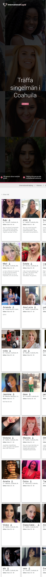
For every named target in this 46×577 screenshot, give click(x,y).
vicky (5, 351)
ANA (25, 220)
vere (25, 568)
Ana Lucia (28, 307)
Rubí (5, 220)
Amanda (7, 307)
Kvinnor (39, 185)
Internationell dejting (26, 185)
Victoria (7, 438)
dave (25, 394)
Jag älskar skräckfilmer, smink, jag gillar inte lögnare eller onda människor (11, 446)
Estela (26, 263)
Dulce (26, 481)
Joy (25, 351)
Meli (5, 263)
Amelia (6, 481)
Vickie (6, 525)
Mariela (26, 438)
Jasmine (7, 394)
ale (4, 568)
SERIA (4, 314)
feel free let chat (7, 401)
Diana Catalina (29, 525)
